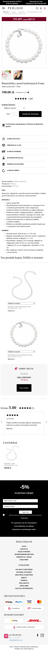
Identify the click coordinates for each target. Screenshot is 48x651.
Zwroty (24, 578)
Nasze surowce (24, 552)
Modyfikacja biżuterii (24, 575)
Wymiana (24, 580)
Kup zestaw (24, 388)
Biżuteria (13, 12)
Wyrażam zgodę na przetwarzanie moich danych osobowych (25, 515)
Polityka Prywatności (24, 588)
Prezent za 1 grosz (24, 557)
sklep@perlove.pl (15, 640)
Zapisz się (25, 512)
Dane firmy (24, 560)
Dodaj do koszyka (30, 114)
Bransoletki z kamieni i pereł (34, 12)
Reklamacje (24, 583)
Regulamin (24, 586)
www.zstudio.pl (28, 649)
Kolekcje (24, 549)
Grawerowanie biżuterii (24, 554)
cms (22, 649)
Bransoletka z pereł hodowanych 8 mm (15, 13)
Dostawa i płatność (24, 572)
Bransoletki (22, 12)
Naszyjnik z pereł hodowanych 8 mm (19, 307)
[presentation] (1, 422)
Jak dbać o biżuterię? (24, 569)
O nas (24, 546)
